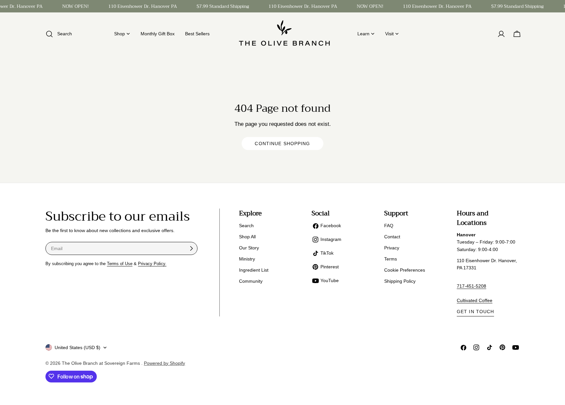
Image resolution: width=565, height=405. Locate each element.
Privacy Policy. (152, 264)
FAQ (388, 225)
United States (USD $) (77, 347)
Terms (390, 259)
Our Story (249, 247)
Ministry (247, 259)
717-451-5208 (471, 286)
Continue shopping (282, 143)
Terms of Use (119, 264)
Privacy (391, 247)
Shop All (247, 236)
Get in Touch (475, 311)
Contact (392, 236)
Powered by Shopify (164, 362)
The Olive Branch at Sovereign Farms (101, 362)
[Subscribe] (191, 248)
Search (246, 225)
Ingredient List (253, 270)
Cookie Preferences (404, 270)
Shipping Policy (400, 281)
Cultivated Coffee (474, 300)
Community (251, 281)
